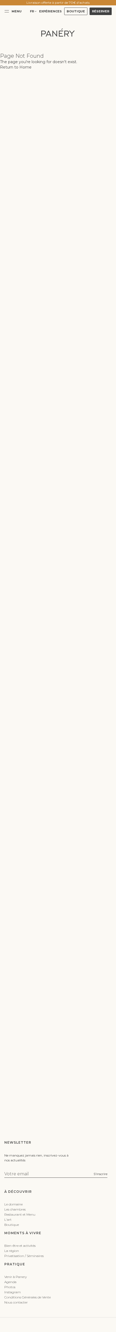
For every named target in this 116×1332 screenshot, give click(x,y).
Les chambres (15, 1209)
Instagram (12, 1292)
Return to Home (16, 67)
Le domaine (13, 1204)
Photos (9, 1287)
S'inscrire (100, 1174)
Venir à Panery (15, 1277)
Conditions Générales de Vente (27, 1297)
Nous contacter (16, 1302)
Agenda (10, 1282)
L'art (8, 1220)
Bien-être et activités (20, 1246)
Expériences (50, 11)
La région (11, 1251)
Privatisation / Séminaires (24, 1256)
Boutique (76, 11)
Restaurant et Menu (19, 1214)
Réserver (100, 11)
